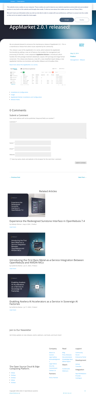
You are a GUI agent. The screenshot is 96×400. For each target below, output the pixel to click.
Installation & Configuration (19, 92)
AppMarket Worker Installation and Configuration (26, 97)
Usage (13, 95)
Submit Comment (81, 163)
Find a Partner (53, 377)
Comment (13, 122)
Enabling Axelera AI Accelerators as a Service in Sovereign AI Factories (44, 303)
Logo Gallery (53, 357)
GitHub (77, 364)
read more (13, 227)
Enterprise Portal (80, 357)
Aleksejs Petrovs (16, 224)
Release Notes (15, 99)
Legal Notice (53, 364)
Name (12, 143)
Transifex (78, 366)
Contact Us (52, 370)
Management (74, 60)
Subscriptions (21, 1)
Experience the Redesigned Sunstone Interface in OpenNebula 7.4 (47, 221)
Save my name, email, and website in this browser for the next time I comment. (37, 159)
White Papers (66, 361)
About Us (52, 352)
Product (73, 56)
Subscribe (76, 330)
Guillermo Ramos (16, 266)
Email (12, 149)
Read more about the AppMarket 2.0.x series (24, 65)
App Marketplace (80, 373)
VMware (82, 60)
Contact (13, 1)
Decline (82, 20)
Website (12, 155)
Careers (51, 355)
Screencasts (66, 369)
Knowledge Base (67, 359)
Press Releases (67, 355)
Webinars (65, 371)
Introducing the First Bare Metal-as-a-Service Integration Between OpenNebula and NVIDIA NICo (47, 261)
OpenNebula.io (15, 393)
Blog (63, 352)
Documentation (67, 357)
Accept (67, 20)
